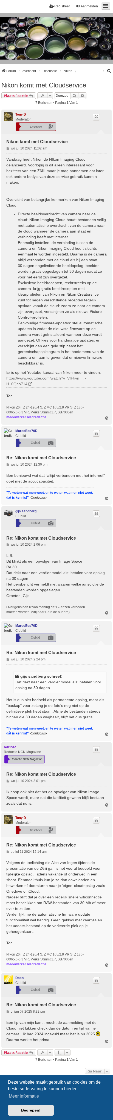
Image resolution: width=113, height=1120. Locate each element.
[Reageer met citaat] (96, 117)
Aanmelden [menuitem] (89, 6)
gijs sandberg (25, 511)
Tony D (20, 114)
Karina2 (10, 747)
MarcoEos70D (26, 431)
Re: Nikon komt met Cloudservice (41, 457)
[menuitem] (109, 71)
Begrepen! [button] (31, 1110)
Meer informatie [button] (24, 1096)
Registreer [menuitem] (62, 6)
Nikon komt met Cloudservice (43, 85)
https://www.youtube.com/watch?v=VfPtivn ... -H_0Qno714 (46, 381)
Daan (19, 978)
